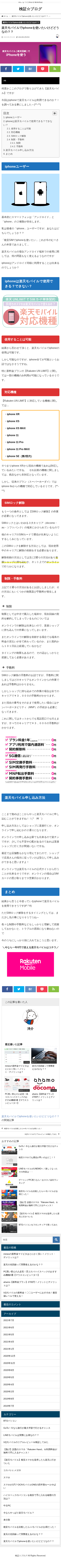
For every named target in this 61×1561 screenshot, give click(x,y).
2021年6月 (8, 1327)
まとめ (9, 154)
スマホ (6, 1477)
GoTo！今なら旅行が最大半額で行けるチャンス (26, 1428)
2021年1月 (8, 1349)
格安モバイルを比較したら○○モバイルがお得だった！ (23, 1128)
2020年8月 (8, 1370)
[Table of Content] (54, 113)
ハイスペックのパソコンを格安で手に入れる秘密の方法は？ (29, 1497)
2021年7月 (8, 1320)
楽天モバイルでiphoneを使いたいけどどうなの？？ (21, 22)
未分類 (6, 1520)
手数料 (19, 146)
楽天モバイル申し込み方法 (20, 150)
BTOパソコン (10, 1421)
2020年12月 (9, 1356)
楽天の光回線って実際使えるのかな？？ (23, 1264)
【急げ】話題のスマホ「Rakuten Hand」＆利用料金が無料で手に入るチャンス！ (30, 1451)
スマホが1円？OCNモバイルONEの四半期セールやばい (29, 1486)
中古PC (7, 1505)
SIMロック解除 (18, 136)
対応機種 (15, 132)
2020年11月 (9, 1363)
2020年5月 (8, 1377)
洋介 (30, 1028)
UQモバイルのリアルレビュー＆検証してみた (41, 1134)
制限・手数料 (17, 139)
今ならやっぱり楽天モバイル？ (18, 1513)
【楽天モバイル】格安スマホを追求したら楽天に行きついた (29, 1461)
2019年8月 (8, 1399)
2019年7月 (8, 1406)
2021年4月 (8, 1342)
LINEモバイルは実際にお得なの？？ (21, 1435)
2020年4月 (8, 1384)
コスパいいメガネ (12, 1470)
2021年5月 (8, 1334)
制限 (18, 143)
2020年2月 (8, 1391)
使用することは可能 (21, 128)
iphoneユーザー (14, 117)
